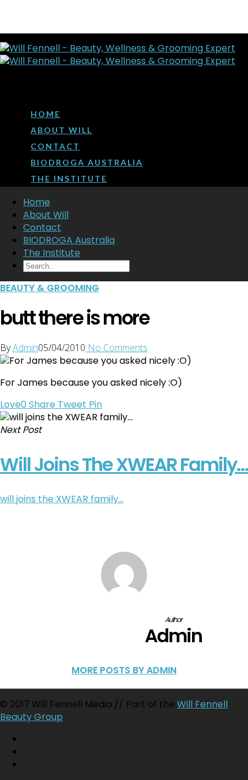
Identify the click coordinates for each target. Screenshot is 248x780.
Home (46, 114)
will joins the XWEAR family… (61, 499)
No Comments (116, 347)
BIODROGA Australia (87, 162)
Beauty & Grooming (49, 288)
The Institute (69, 178)
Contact (55, 146)
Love (13, 404)
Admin (25, 347)
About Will (61, 130)
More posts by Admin (124, 670)
